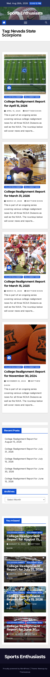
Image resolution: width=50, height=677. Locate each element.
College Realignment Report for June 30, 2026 (23, 629)
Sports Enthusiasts (25, 13)
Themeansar (25, 672)
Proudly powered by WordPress (16, 668)
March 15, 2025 (15, 291)
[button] (46, 22)
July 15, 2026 (16, 604)
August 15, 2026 (17, 544)
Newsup (41, 668)
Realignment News (32, 97)
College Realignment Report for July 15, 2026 (25, 597)
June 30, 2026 (16, 634)
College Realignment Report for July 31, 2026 (25, 567)
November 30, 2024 (16, 381)
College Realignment (13, 97)
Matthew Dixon (33, 111)
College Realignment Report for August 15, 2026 (23, 539)
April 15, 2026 (14, 111)
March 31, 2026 (15, 201)
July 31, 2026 (16, 574)
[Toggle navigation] (26, 22)
